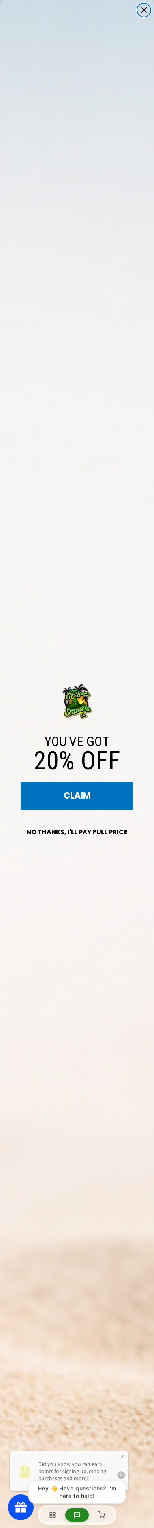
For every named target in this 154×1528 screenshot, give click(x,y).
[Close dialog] (144, 10)
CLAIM (77, 795)
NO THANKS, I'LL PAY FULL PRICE (77, 831)
